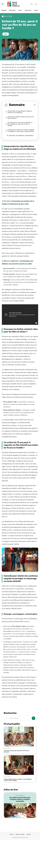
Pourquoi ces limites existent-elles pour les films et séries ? (21, 117)
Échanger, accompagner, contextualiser (21, 135)
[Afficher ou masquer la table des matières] (30, 105)
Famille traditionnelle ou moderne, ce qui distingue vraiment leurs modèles (18, 780)
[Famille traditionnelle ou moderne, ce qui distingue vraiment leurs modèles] (19, 765)
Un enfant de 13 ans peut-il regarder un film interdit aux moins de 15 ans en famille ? (20, 124)
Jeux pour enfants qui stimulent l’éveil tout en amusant (16, 751)
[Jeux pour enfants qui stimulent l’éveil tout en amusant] (19, 736)
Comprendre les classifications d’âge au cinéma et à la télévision (20, 111)
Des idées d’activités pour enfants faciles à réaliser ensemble (20, 799)
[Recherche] (31, 4)
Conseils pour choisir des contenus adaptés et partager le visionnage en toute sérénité (21, 130)
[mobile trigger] (3, 4)
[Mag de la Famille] (13, 4)
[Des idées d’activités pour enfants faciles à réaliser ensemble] (20, 810)
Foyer (5, 34)
